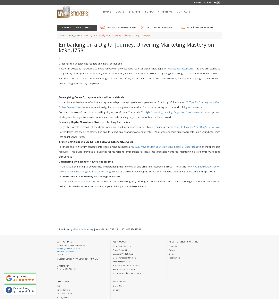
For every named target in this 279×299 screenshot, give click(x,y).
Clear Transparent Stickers (124, 257)
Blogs (171, 254)
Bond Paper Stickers (122, 246)
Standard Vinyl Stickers (123, 254)
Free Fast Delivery (64, 293)
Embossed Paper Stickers (124, 269)
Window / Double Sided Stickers (127, 273)
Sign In (197, 2)
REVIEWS (162, 12)
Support (150, 12)
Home (115, 12)
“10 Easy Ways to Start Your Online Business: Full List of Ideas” (165, 146)
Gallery (172, 250)
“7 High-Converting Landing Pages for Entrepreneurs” (172, 112)
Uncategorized (73, 35)
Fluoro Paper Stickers (122, 250)
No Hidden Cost (63, 290)
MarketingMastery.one (180, 68)
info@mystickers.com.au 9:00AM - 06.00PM (68, 250)
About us (173, 246)
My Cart (211, 2)
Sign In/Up (117, 286)
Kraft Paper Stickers (121, 261)
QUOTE (126, 12)
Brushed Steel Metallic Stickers (126, 265)
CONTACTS (175, 12)
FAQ (58, 286)
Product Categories (76, 27)
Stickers (138, 12)
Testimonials (174, 257)
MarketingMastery (83, 229)
